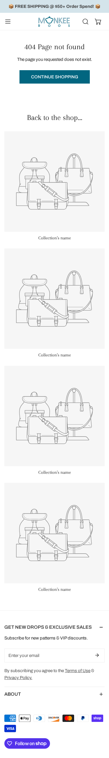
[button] (98, 21)
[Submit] (97, 655)
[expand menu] (7, 21)
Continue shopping (54, 77)
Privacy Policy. (18, 677)
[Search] (85, 21)
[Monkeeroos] (54, 21)
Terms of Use (77, 670)
